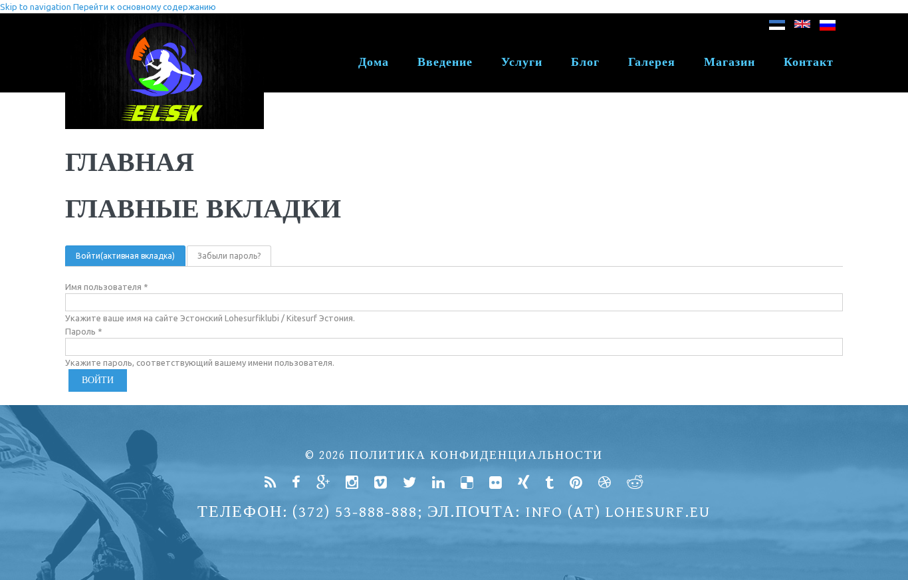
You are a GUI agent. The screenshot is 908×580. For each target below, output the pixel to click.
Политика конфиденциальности (476, 455)
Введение (445, 62)
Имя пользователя (106, 286)
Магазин (729, 62)
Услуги (521, 62)
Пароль (83, 331)
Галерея (651, 62)
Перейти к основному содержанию (144, 6)
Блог (585, 62)
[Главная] (164, 20)
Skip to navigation (35, 6)
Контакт (809, 62)
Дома (373, 62)
